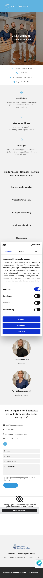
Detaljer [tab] (22, 251)
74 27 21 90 (23, 73)
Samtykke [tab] (8, 251)
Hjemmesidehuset (18, 572)
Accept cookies (19, 510)
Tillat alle (21, 319)
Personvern (33, 572)
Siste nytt (21, 145)
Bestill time (21, 98)
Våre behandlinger (21, 123)
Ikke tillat (21, 331)
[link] (19, 499)
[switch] (37, 296)
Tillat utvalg (21, 325)
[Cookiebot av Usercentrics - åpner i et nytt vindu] (30, 245)
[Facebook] (5, 443)
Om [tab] (35, 251)
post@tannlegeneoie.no (23, 68)
